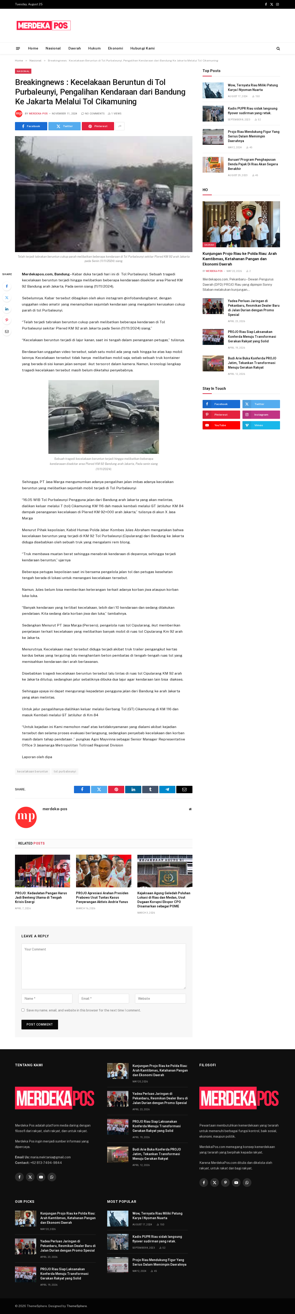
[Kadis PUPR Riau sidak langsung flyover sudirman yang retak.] (213, 114)
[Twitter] (6, 297)
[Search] (278, 48)
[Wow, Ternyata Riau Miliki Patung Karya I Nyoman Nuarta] (213, 90)
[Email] (6, 331)
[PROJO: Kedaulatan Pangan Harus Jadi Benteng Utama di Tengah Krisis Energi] (42, 871)
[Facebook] (6, 286)
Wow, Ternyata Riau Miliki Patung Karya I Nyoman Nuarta (253, 87)
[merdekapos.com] (44, 25)
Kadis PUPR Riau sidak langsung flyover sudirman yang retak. (252, 111)
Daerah (74, 48)
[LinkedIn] (6, 308)
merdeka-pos (38, 113)
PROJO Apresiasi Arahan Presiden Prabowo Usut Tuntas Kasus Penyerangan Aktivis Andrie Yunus (102, 897)
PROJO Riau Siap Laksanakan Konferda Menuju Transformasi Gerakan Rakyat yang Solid (252, 336)
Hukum (94, 48)
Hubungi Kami (142, 48)
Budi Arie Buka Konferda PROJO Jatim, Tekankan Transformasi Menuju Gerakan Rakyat (252, 362)
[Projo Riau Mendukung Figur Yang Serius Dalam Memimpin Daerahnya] (213, 137)
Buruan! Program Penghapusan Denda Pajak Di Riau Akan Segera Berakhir (253, 164)
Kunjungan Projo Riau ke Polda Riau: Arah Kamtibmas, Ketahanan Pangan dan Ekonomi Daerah (240, 258)
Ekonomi (115, 48)
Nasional (53, 48)
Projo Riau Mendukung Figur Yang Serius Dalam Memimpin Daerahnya (254, 136)
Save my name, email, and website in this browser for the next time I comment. (84, 1010)
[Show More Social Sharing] (119, 126)
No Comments (95, 113)
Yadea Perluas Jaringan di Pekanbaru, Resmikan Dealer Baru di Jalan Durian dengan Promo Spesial (254, 308)
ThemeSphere (77, 1306)
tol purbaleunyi (65, 771)
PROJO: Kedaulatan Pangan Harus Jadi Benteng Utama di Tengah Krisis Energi (41, 897)
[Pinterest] (6, 320)
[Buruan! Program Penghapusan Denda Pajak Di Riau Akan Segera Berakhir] (213, 165)
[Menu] (18, 48)
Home (33, 48)
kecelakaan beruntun (32, 771)
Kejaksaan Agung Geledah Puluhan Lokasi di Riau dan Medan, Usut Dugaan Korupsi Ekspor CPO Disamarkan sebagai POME (163, 899)
